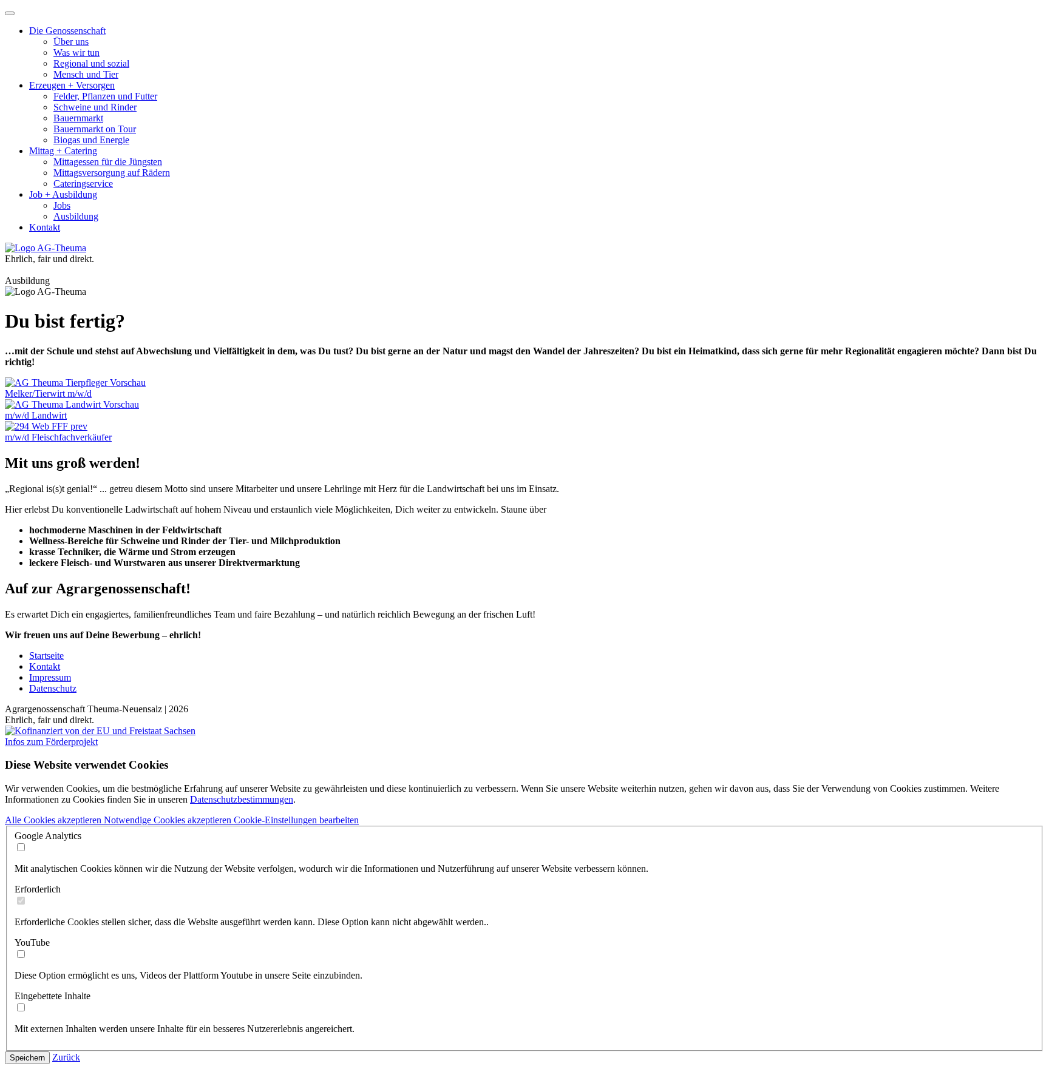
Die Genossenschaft (67, 30)
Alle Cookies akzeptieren (54, 820)
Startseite (46, 655)
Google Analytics (48, 836)
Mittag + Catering (63, 151)
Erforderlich (38, 889)
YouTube (32, 942)
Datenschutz (52, 688)
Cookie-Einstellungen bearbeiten (296, 820)
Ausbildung (75, 216)
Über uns (71, 41)
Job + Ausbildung (63, 194)
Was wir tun (76, 52)
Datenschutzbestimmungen (241, 799)
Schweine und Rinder (95, 107)
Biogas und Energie (91, 140)
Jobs (61, 205)
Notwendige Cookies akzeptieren (169, 820)
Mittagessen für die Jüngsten (107, 162)
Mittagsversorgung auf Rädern (111, 172)
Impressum (50, 677)
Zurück (66, 1057)
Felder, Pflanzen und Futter (105, 96)
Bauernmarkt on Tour (94, 129)
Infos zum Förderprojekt (51, 742)
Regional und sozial (91, 63)
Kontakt (44, 227)
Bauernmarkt (78, 118)
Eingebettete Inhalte (52, 996)
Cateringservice (83, 183)
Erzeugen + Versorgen (72, 85)
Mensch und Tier (85, 74)
